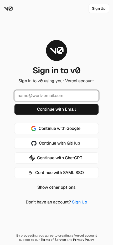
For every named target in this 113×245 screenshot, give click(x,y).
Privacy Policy (83, 240)
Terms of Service (53, 240)
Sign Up (79, 202)
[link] (99, 8)
